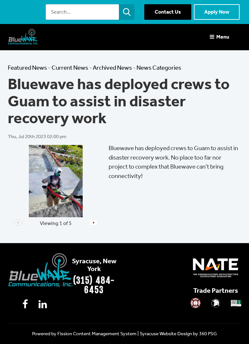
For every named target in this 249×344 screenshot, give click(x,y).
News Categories (158, 67)
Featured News (27, 67)
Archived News (112, 67)
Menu (222, 37)
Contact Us (168, 12)
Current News (70, 67)
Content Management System (104, 334)
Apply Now (216, 12)
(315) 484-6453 (94, 285)
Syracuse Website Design (166, 334)
